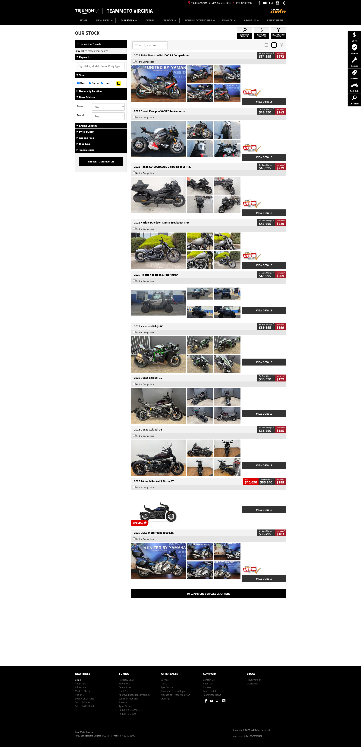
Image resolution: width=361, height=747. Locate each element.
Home (83, 20)
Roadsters (80, 683)
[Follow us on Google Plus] (272, 3)
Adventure (80, 687)
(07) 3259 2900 (244, 3)
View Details (264, 101)
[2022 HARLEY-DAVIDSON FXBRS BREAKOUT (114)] (185, 251)
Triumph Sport (82, 702)
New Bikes (103, 20)
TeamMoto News (212, 695)
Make (80, 106)
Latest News (275, 20)
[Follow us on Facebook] (259, 3)
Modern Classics (83, 691)
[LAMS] (118, 83)
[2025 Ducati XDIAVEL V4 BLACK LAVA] (185, 458)
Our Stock (127, 20)
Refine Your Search (89, 44)
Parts (164, 683)
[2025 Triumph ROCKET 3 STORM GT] (185, 509)
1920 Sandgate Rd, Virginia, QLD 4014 (211, 3)
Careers (207, 687)
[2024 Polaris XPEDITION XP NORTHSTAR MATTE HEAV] (185, 303)
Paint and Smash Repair (173, 691)
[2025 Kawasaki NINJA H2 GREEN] (185, 354)
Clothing (165, 698)
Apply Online (125, 706)
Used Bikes (124, 691)
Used (106, 83)
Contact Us (209, 680)
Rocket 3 (79, 695)
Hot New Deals (126, 680)
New (82, 83)
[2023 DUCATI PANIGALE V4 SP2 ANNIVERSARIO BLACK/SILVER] (185, 139)
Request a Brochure (129, 710)
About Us (250, 20)
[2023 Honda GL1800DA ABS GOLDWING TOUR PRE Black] (185, 195)
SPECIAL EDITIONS (84, 698)
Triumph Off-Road (84, 706)
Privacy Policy (254, 680)
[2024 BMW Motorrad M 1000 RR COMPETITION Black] (185, 83)
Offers (150, 20)
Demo (95, 83)
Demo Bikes (125, 687)
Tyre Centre (167, 687)
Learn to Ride (210, 691)
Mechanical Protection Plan (175, 695)
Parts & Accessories (198, 20)
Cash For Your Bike (128, 698)
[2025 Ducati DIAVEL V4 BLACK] (185, 406)
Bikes (78, 680)
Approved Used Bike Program (134, 695)
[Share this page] (283, 3)
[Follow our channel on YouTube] (266, 3)
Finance (227, 20)
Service (168, 20)
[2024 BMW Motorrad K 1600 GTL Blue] (185, 561)
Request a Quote (128, 713)
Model (80, 115)
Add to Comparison (145, 61)
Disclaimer (252, 683)
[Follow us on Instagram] (278, 3)
